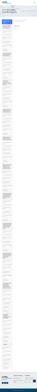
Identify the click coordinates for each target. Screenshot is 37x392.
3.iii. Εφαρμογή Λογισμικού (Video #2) (7, 94)
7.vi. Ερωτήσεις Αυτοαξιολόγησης (5, 220)
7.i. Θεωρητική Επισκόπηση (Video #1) (7, 202)
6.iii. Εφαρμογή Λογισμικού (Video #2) (7, 178)
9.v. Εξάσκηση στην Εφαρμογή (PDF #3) (7, 276)
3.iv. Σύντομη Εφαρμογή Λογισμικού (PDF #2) (6, 98)
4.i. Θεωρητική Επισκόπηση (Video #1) (7, 115)
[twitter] (3, 383)
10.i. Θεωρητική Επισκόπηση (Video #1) (7, 291)
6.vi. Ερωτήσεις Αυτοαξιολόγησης (5, 190)
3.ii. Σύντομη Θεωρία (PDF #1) (7, 91)
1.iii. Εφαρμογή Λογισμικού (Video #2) (7, 38)
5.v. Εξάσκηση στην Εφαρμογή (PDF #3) (7, 157)
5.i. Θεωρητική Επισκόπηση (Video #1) (7, 143)
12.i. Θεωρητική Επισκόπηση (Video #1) (7, 348)
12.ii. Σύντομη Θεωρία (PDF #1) (7, 352)
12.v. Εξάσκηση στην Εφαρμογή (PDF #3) (6, 363)
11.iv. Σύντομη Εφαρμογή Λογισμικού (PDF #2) (6, 333)
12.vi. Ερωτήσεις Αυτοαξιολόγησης (5, 367)
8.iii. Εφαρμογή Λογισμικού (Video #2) (7, 238)
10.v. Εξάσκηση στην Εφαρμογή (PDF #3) (6, 307)
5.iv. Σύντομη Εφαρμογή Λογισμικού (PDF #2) (6, 153)
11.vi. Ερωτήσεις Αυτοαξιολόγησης (5, 341)
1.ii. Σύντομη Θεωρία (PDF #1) (7, 34)
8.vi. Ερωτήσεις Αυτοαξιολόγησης (5, 250)
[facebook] (5, 383)
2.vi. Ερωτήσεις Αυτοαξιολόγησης (5, 77)
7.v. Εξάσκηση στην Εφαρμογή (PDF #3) (7, 216)
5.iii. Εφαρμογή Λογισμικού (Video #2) (7, 149)
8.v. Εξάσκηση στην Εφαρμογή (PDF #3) (7, 246)
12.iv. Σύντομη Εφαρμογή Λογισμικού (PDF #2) (6, 359)
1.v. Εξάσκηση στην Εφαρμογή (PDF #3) (7, 46)
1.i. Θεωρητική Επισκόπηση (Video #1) (7, 31)
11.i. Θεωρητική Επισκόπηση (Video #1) (7, 321)
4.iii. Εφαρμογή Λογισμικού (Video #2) (7, 122)
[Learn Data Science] (6, 2)
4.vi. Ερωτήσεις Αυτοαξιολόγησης (5, 134)
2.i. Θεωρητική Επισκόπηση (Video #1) (7, 59)
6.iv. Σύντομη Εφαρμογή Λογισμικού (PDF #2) (6, 182)
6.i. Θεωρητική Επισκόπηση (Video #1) (7, 172)
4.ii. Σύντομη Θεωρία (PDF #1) (7, 118)
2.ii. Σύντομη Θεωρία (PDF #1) (7, 62)
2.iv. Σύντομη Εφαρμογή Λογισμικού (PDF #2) (6, 69)
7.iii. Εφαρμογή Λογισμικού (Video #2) (7, 208)
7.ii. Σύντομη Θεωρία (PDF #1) (7, 204)
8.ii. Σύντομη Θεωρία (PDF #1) (7, 234)
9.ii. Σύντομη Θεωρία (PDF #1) (7, 264)
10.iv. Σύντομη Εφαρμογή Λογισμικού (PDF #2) (6, 303)
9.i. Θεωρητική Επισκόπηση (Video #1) (7, 261)
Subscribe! (34, 381)
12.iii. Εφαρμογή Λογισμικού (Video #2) (7, 356)
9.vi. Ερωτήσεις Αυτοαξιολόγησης (5, 280)
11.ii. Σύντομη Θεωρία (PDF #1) (7, 325)
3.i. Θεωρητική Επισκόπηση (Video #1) (7, 88)
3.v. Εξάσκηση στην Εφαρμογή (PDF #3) (7, 102)
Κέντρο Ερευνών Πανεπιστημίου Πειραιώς (18, 381)
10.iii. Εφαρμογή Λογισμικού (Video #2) (7, 299)
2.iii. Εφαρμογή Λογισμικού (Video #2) (7, 66)
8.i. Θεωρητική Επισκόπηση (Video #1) (7, 231)
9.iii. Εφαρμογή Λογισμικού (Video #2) (7, 268)
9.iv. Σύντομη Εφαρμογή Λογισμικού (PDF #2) (6, 272)
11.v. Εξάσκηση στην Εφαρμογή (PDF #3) (6, 337)
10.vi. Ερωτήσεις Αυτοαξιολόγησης (5, 311)
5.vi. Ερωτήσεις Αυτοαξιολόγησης (5, 161)
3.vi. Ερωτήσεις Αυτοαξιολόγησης (5, 106)
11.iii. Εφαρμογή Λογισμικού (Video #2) (7, 329)
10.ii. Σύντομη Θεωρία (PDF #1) (7, 295)
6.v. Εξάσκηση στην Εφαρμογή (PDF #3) (7, 186)
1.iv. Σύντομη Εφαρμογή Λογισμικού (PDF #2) (6, 42)
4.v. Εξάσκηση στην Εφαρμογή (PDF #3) (7, 130)
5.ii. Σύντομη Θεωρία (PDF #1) (7, 146)
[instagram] (7, 383)
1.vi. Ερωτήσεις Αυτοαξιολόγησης (5, 50)
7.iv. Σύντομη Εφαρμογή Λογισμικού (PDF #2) (6, 212)
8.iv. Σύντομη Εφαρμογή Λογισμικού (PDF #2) (6, 242)
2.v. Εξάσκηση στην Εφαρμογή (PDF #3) (7, 73)
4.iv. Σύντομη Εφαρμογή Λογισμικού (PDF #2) (6, 126)
